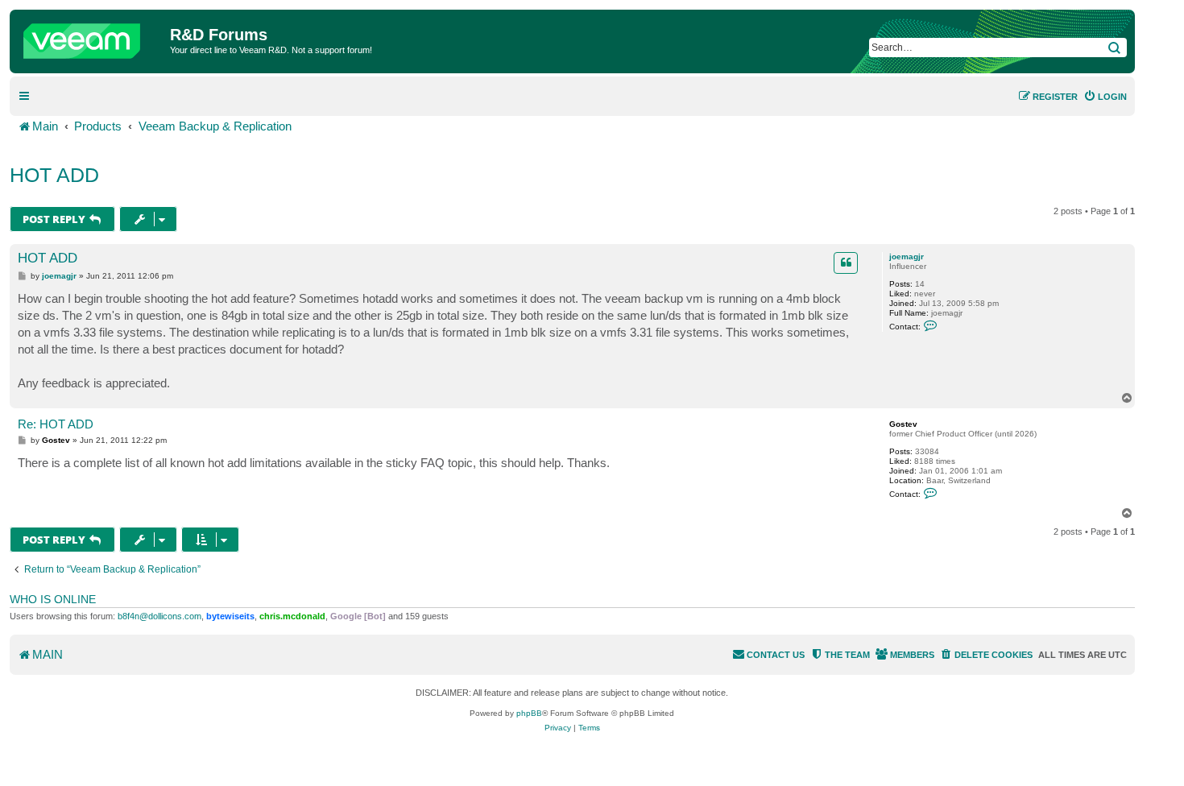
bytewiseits (230, 616)
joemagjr (906, 256)
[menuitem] (1105, 96)
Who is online (53, 599)
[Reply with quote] (846, 262)
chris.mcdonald (292, 616)
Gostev (903, 424)
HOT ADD (54, 174)
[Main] (92, 37)
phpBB (529, 713)
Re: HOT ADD (55, 424)
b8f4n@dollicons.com (159, 616)
